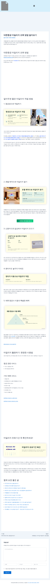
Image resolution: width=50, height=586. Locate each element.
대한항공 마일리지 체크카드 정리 (11, 401)
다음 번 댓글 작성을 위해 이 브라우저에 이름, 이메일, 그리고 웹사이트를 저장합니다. (21, 568)
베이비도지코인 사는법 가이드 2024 (12, 495)
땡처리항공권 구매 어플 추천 (10, 344)
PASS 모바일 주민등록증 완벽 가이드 (13, 500)
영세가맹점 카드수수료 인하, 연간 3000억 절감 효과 (16, 507)
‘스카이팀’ (13, 336)
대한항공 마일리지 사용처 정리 (10, 398)
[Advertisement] (25, 22)
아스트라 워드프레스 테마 (33, 582)
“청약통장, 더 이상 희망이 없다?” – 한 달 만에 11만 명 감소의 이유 (19, 509)
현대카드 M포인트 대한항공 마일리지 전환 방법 (15, 488)
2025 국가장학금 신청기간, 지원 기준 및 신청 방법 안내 (17, 504)
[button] (34, 6)
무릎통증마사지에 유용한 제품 (11, 492)
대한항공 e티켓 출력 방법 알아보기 (12, 485)
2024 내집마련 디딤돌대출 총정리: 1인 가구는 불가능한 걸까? (18, 502)
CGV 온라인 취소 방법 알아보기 (11, 483)
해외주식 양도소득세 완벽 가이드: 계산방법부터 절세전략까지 (18, 490)
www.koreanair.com (8, 57)
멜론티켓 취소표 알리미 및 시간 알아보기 (14, 497)
